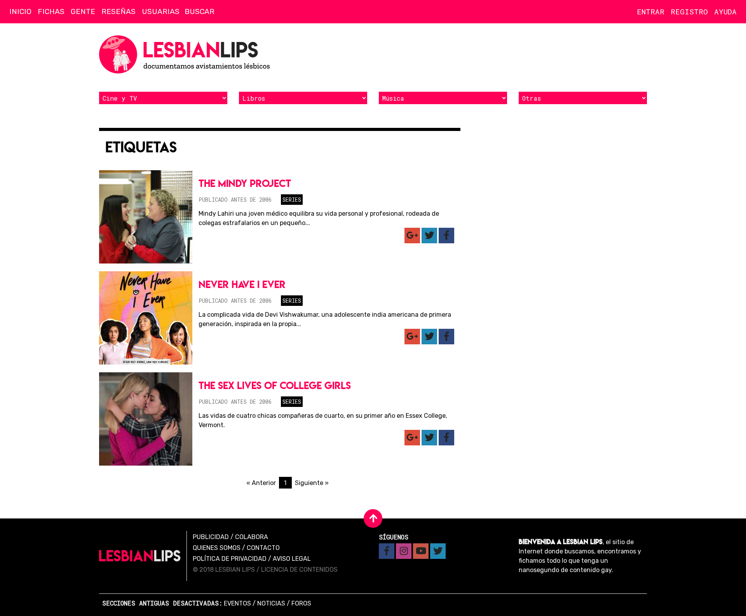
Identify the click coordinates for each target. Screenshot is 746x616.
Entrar (650, 11)
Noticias (271, 603)
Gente (83, 11)
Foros (301, 603)
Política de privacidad (230, 558)
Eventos (237, 603)
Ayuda (725, 11)
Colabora (251, 537)
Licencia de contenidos (299, 569)
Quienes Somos (217, 547)
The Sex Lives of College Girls (275, 385)
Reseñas (118, 11)
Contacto (263, 547)
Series (291, 199)
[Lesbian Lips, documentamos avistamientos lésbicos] (186, 54)
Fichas (51, 11)
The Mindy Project (245, 183)
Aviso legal (292, 558)
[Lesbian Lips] (140, 556)
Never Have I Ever (242, 284)
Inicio (20, 11)
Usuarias (161, 11)
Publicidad (211, 537)
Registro (689, 11)
